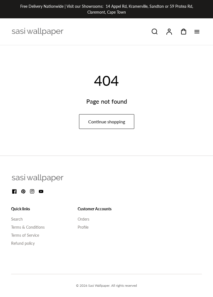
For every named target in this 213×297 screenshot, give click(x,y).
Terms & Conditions (28, 227)
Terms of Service (25, 235)
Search (17, 219)
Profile (83, 227)
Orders (83, 219)
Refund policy (23, 243)
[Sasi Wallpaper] (44, 178)
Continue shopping (106, 121)
